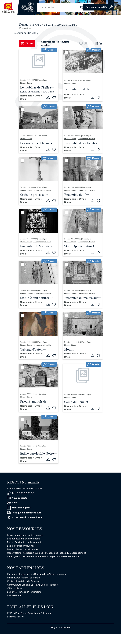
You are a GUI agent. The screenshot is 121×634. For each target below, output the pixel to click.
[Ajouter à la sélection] (54, 98)
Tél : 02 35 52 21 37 (23, 493)
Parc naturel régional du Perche (23, 577)
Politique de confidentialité (26, 512)
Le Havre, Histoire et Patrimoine (24, 592)
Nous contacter (20, 498)
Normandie (26, 95)
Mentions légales (21, 507)
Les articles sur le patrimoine (22, 549)
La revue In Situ (15, 616)
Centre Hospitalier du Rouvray (23, 581)
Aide (14, 502)
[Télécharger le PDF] (48, 98)
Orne (38, 95)
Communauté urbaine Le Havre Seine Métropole (33, 584)
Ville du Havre (14, 588)
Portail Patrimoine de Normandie (24, 542)
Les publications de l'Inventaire (23, 538)
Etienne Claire (26, 83)
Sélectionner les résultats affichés (55, 43)
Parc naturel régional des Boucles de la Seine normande (37, 574)
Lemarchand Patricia (86, 139)
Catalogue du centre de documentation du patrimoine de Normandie (43, 556)
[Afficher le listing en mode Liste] (101, 43)
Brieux (23, 99)
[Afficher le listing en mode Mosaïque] (96, 43)
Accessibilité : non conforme (27, 517)
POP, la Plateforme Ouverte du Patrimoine (29, 613)
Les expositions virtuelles (21, 545)
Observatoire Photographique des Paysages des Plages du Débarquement (46, 553)
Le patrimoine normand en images (25, 535)
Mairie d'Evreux (15, 595)
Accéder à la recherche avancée (98, 7)
